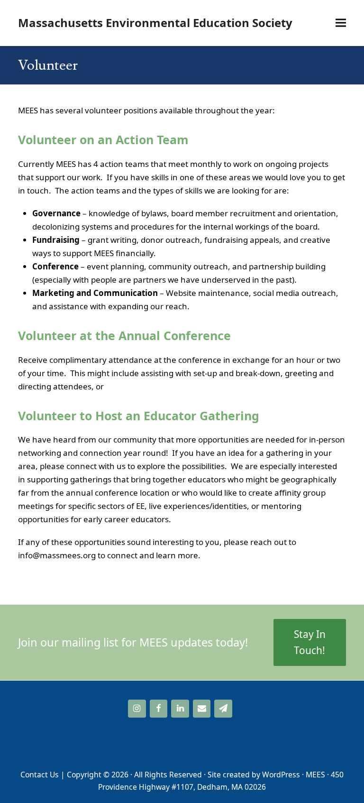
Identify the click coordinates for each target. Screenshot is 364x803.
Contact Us (39, 774)
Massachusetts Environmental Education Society (155, 22)
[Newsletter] (223, 709)
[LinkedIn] (180, 709)
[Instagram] (137, 709)
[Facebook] (159, 709)
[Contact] (202, 709)
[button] (341, 23)
